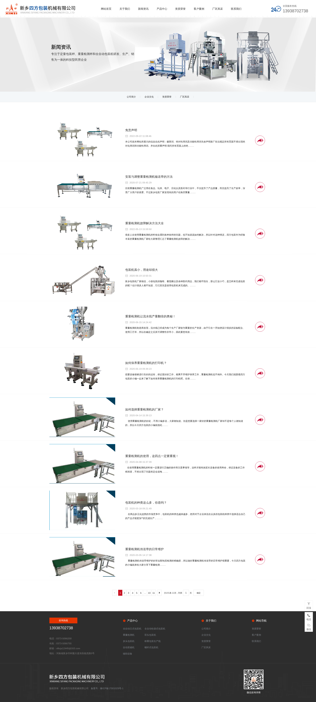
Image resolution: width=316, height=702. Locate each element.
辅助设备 (127, 653)
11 (153, 593)
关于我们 (124, 8)
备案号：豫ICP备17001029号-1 (107, 688)
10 (149, 593)
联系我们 (236, 8)
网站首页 (106, 8)
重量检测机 (128, 635)
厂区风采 (217, 8)
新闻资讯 (143, 8)
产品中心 (162, 8)
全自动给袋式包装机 (155, 628)
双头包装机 (150, 635)
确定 (199, 593)
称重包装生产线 (153, 641)
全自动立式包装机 (132, 628)
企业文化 (149, 96)
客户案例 (199, 8)
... (145, 593)
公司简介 (131, 96)
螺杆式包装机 (151, 647)
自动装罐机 (128, 647)
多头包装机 (128, 641)
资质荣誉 (180, 8)
